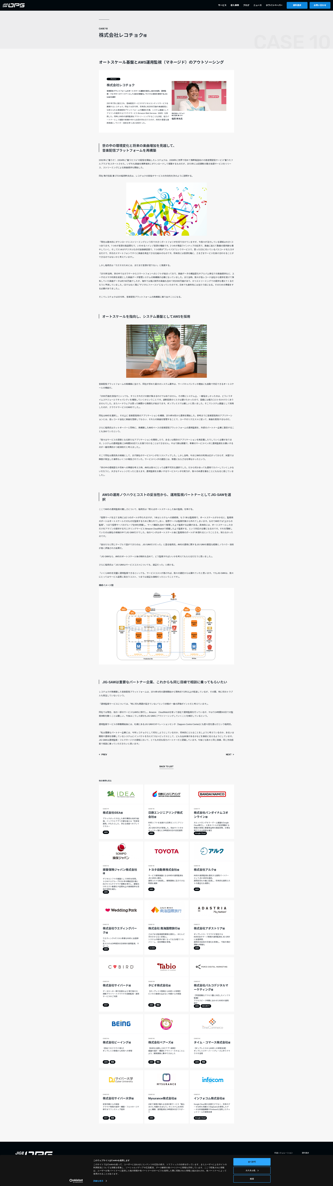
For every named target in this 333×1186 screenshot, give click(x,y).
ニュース (258, 5)
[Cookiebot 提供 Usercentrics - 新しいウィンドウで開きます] (76, 1181)
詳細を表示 (98, 1181)
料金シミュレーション (283, 1153)
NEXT (229, 755)
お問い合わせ (320, 5)
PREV (104, 755)
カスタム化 (250, 1170)
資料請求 (297, 5)
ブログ (246, 5)
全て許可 (252, 1162)
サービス (222, 5)
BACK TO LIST (166, 766)
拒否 (252, 1179)
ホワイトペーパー (274, 5)
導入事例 (235, 5)
